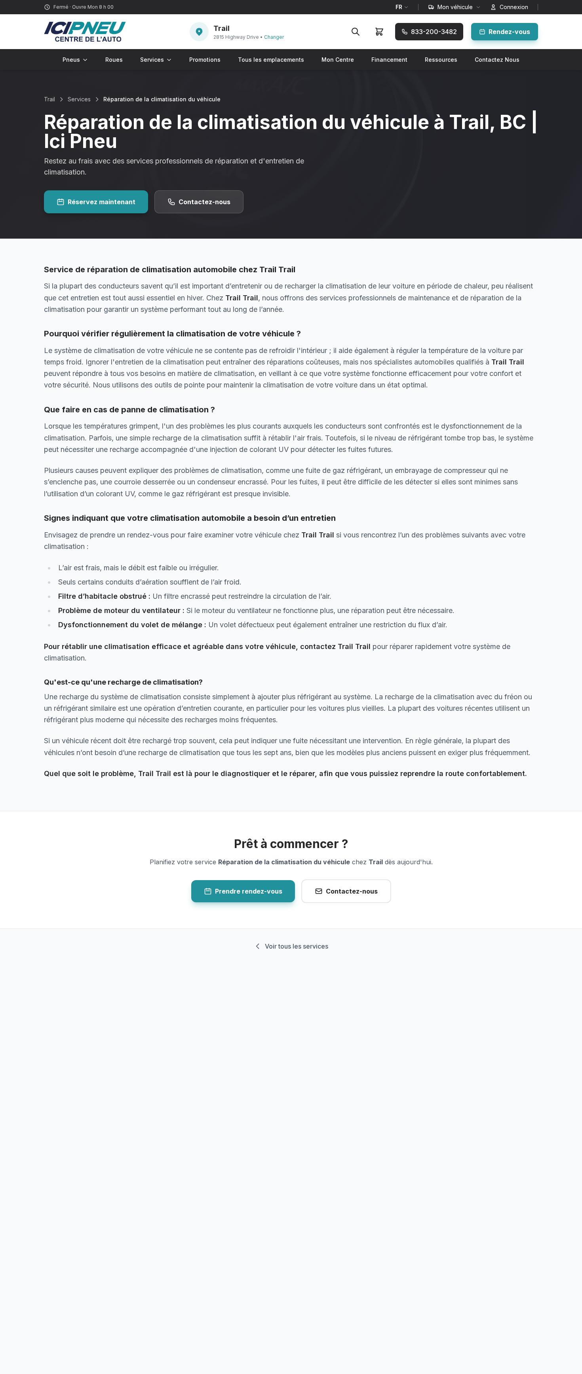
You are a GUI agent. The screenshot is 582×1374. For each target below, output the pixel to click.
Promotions (205, 59)
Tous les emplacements (271, 59)
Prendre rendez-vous (248, 891)
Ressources (441, 59)
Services (152, 59)
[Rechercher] (355, 32)
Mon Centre (337, 59)
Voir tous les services (296, 946)
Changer (274, 37)
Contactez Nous (497, 59)
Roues (114, 59)
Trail (49, 99)
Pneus (71, 59)
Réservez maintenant (101, 202)
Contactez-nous (204, 202)
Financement (389, 59)
